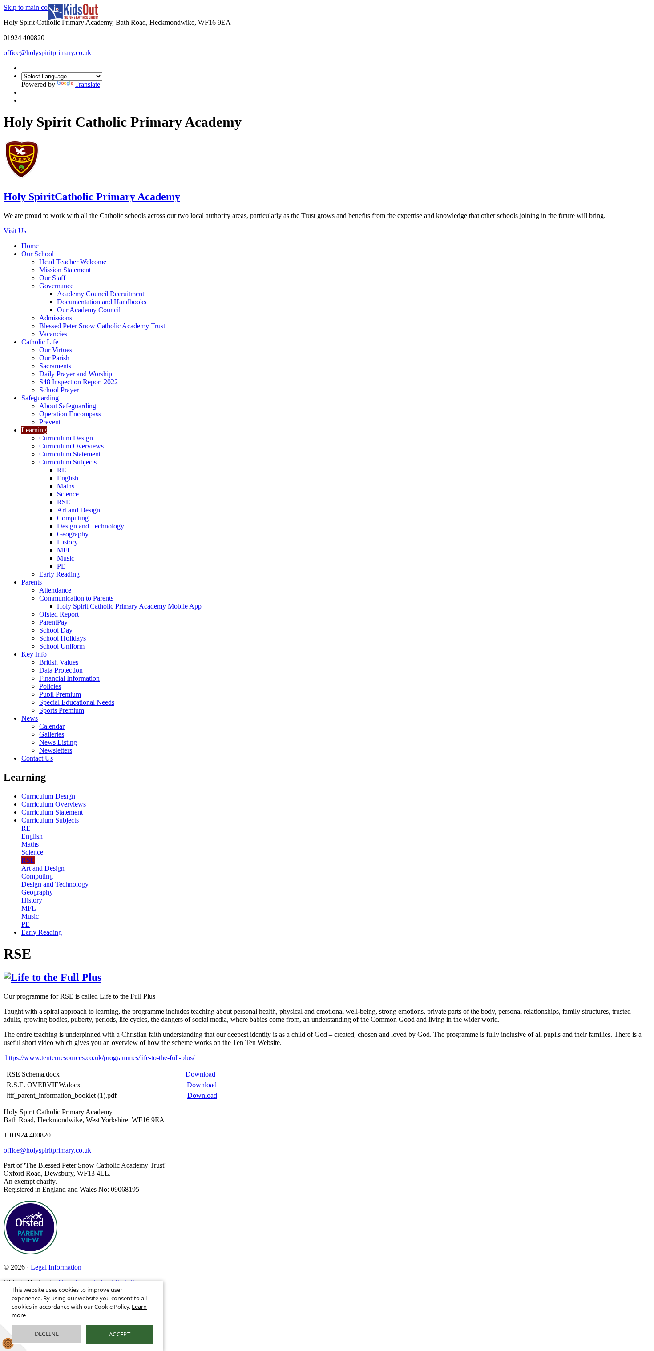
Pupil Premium (60, 694)
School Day (56, 630)
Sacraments (55, 366)
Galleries (51, 734)
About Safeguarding (67, 406)
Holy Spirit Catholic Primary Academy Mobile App (129, 606)
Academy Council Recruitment (100, 294)
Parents (31, 582)
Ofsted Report (59, 614)
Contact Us (37, 758)
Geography (73, 534)
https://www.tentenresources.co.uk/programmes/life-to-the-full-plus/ (99, 1057)
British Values (58, 662)
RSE (63, 502)
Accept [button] (119, 1334)
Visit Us (15, 230)
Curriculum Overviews (71, 446)
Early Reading (59, 574)
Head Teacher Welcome (72, 262)
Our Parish (54, 358)
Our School (37, 254)
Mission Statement (65, 270)
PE (61, 566)
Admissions (55, 318)
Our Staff (52, 278)
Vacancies (53, 334)
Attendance (55, 590)
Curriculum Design (66, 438)
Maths (65, 486)
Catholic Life (39, 342)
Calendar (52, 726)
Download (200, 1074)
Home (30, 246)
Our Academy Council (89, 310)
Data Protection (61, 670)
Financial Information (69, 678)
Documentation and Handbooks (101, 302)
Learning (34, 430)
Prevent (50, 422)
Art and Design (78, 510)
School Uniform (62, 646)
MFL (64, 550)
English (67, 478)
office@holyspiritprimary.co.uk (47, 52)
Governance (56, 286)
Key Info (34, 654)
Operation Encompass (70, 414)
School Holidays (62, 638)
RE (61, 470)
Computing (73, 518)
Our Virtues (55, 350)
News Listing (58, 742)
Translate (87, 84)
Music (65, 558)
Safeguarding (40, 398)
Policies (50, 686)
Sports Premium (61, 710)
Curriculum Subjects (68, 462)
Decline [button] (47, 1334)
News (29, 718)
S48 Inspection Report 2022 (78, 382)
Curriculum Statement (70, 454)
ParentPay (53, 622)
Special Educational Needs (76, 702)
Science (68, 494)
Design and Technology (90, 526)
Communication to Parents (76, 598)
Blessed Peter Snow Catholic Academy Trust (102, 326)
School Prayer (59, 390)
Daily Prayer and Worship (75, 374)
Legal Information (56, 1267)
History (67, 542)
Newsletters (55, 750)
